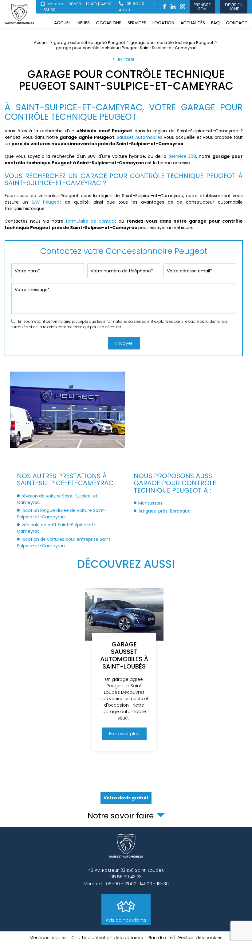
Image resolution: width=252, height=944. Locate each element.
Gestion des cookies (199, 937)
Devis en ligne (233, 7)
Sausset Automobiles (139, 137)
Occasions (108, 23)
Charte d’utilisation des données (107, 937)
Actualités (192, 23)
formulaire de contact (91, 221)
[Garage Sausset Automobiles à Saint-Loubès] (124, 669)
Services (137, 23)
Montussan (150, 503)
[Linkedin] (173, 6)
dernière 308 (182, 156)
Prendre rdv (202, 7)
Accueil (62, 23)
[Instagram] (182, 6)
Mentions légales (48, 937)
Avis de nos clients (126, 920)
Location (163, 23)
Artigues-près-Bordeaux (164, 511)
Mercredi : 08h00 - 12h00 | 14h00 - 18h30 (76, 7)
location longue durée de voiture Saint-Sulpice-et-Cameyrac (61, 513)
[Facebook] (164, 6)
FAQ (215, 23)
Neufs (83, 23)
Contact (236, 23)
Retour (126, 59)
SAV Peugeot (46, 202)
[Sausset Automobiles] (20, 14)
